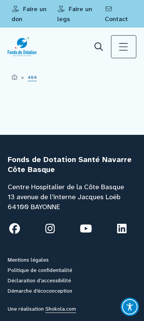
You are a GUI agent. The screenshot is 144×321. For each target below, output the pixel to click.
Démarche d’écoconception (40, 290)
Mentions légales (28, 259)
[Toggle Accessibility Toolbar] (129, 306)
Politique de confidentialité (40, 270)
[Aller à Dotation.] (14, 77)
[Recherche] (99, 47)
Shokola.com (60, 308)
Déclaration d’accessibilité (39, 280)
